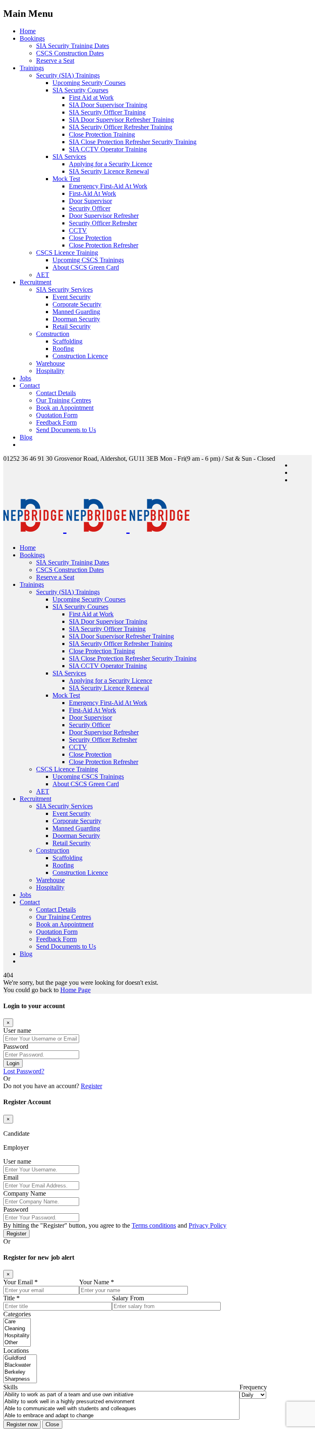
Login (13, 1063)
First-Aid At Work (92, 193)
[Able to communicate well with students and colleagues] (121, 1408)
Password (15, 1046)
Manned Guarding (76, 311)
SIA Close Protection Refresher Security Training (132, 141)
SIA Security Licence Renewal (109, 171)
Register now (22, 1424)
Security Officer (89, 208)
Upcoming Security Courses (89, 82)
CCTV (78, 230)
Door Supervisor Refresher (104, 215)
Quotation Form (57, 415)
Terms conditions (154, 1225)
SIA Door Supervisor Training (108, 104)
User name (17, 1030)
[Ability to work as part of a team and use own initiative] (121, 1394)
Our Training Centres (63, 400)
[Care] (17, 1321)
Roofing (63, 348)
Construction (52, 333)
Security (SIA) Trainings (68, 75)
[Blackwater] (20, 1365)
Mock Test (66, 178)
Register (91, 1085)
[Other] (17, 1342)
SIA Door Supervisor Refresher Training (121, 119)
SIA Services (69, 156)
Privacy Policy (207, 1225)
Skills (10, 1387)
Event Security (71, 296)
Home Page (75, 989)
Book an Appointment (65, 407)
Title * (11, 1298)
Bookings (32, 38)
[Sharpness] (20, 1379)
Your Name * (96, 1282)
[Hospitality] (17, 1335)
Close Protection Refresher (103, 245)
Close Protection (90, 237)
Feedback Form (56, 422)
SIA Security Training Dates (72, 45)
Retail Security (71, 326)
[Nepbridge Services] (96, 527)
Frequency (253, 1387)
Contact (30, 385)
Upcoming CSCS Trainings (88, 259)
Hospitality (50, 370)
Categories (17, 1314)
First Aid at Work (91, 97)
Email (10, 1177)
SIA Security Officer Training (107, 112)
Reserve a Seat (55, 60)
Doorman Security (76, 319)
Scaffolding (67, 341)
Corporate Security (76, 304)
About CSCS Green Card (85, 267)
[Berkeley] (20, 1372)
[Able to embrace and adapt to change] (121, 1415)
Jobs (25, 378)
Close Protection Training (102, 134)
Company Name (24, 1193)
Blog (26, 437)
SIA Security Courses (80, 90)
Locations (16, 1350)
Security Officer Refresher (103, 223)
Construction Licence (80, 355)
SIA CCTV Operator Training (108, 149)
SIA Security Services (64, 289)
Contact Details (56, 392)
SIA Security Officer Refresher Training (120, 127)
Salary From (128, 1298)
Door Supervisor (90, 200)
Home (28, 30)
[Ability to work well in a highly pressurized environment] (121, 1401)
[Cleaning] (17, 1328)
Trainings (32, 67)
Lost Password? (23, 1071)
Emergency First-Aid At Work (108, 186)
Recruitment (35, 282)
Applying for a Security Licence (110, 163)
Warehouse (50, 363)
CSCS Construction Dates (70, 53)
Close (52, 1424)
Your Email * (20, 1282)
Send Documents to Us (66, 429)
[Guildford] (20, 1358)
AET (42, 274)
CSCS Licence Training (67, 252)
